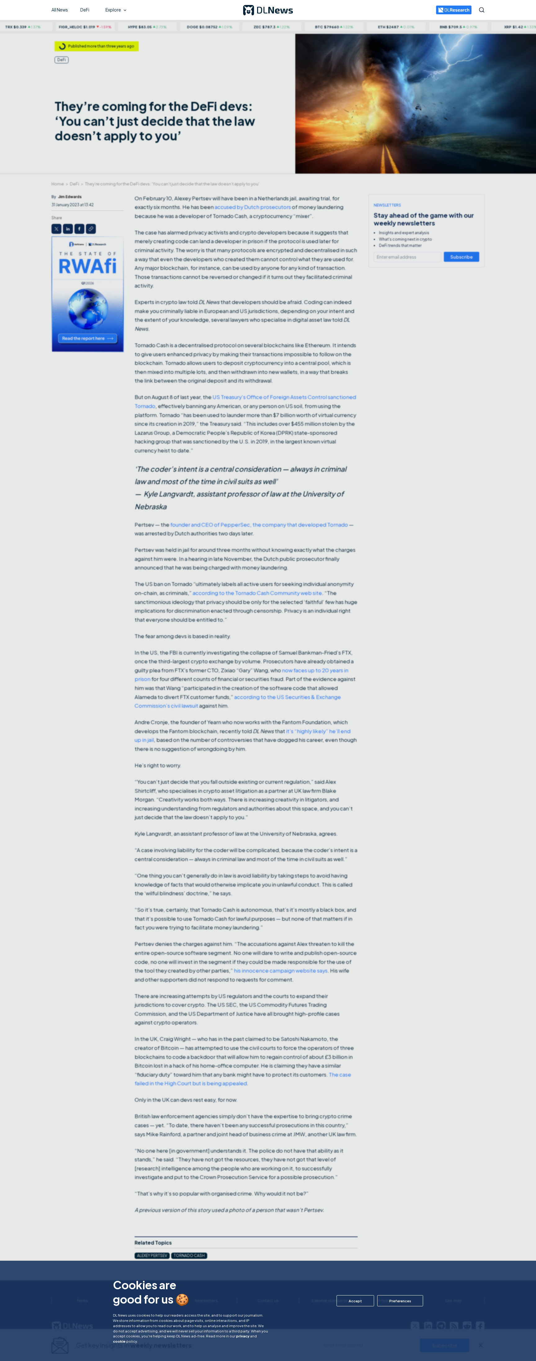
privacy (242, 1336)
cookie (119, 1341)
